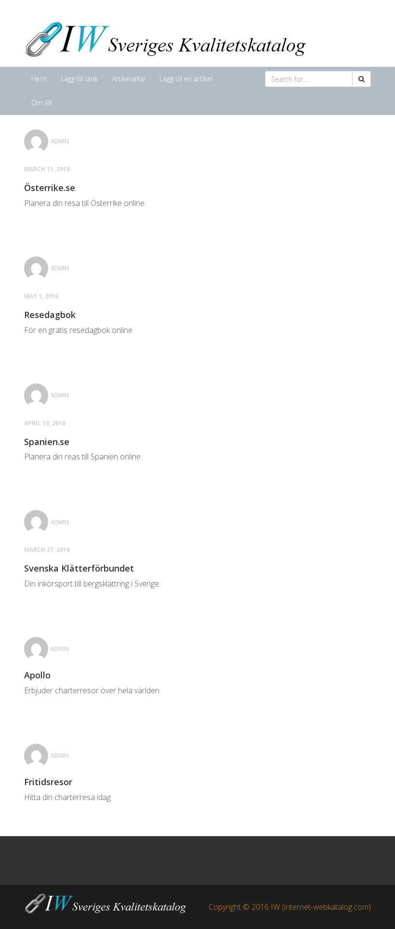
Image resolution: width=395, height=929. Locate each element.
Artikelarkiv (128, 78)
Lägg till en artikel (185, 78)
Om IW (41, 102)
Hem (38, 78)
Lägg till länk (79, 78)
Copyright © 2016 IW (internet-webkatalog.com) (290, 907)
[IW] (168, 37)
